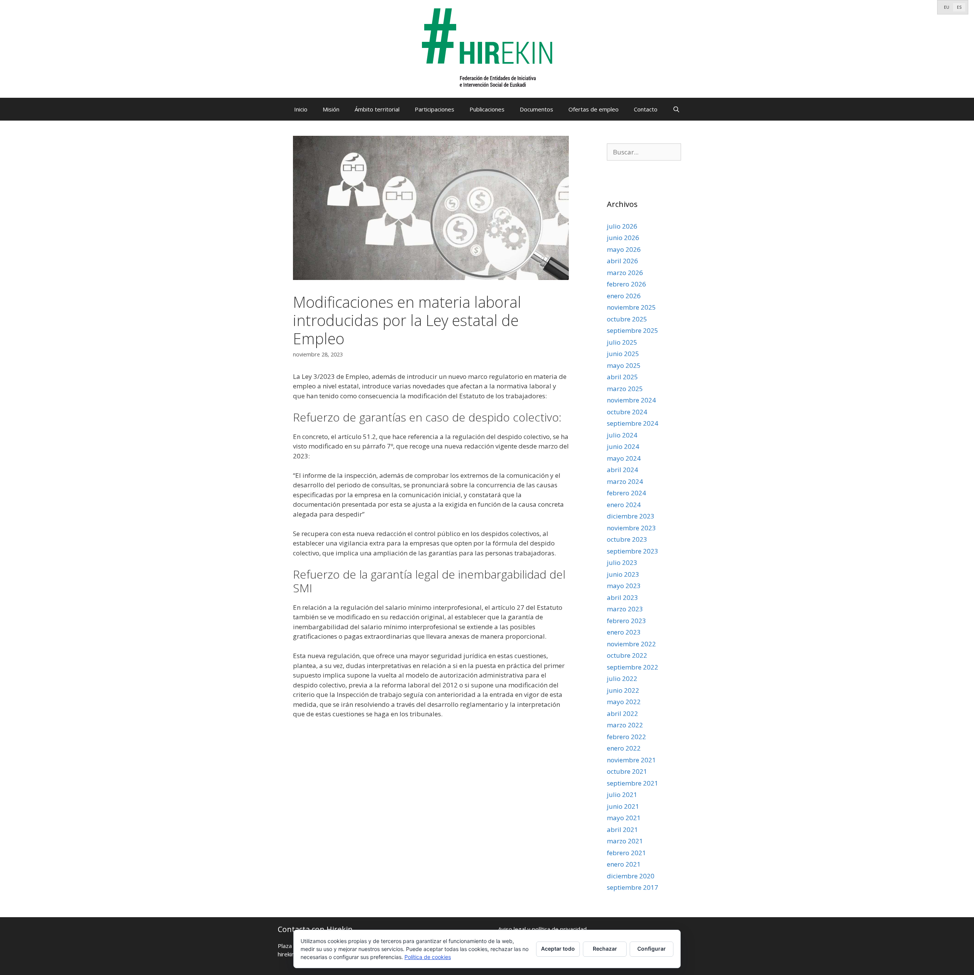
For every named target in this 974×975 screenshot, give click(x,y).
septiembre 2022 (632, 667)
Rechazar (605, 948)
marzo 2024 (625, 481)
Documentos (536, 109)
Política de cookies (427, 957)
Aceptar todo (558, 948)
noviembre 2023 (631, 527)
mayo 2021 (624, 817)
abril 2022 (622, 713)
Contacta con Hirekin (315, 929)
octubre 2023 (627, 539)
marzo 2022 (625, 725)
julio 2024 (622, 435)
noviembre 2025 (631, 307)
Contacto (645, 109)
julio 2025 (622, 342)
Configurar (651, 948)
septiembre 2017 (632, 887)
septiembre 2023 (632, 551)
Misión (331, 109)
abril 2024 (622, 469)
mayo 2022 (624, 701)
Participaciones (434, 109)
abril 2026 (622, 260)
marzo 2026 (625, 272)
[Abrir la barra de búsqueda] (676, 109)
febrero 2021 (626, 852)
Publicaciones (487, 109)
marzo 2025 (625, 388)
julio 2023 (622, 562)
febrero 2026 (626, 284)
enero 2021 (624, 864)
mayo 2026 (624, 249)
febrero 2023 (626, 620)
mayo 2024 (624, 458)
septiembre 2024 (632, 423)
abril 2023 (622, 597)
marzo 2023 (625, 608)
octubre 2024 (627, 411)
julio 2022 (622, 678)
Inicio (300, 109)
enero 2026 (624, 295)
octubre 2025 (627, 319)
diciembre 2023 (630, 516)
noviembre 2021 (631, 760)
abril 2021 (622, 829)
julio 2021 (622, 794)
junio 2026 (623, 237)
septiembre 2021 (632, 783)
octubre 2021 (627, 771)
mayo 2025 (624, 365)
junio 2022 (623, 690)
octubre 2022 (627, 655)
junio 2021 (623, 806)
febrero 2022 (626, 736)
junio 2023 (623, 574)
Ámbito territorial (377, 109)
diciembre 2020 (630, 876)
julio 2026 (622, 226)
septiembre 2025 (632, 330)
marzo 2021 (625, 841)
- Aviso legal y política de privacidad (540, 929)
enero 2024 (624, 504)
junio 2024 (623, 446)
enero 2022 (624, 748)
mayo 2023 (624, 585)
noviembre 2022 (631, 643)
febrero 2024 (626, 492)
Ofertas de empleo (593, 109)
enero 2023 (624, 632)
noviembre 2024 (631, 400)
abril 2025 (622, 376)
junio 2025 (623, 353)
